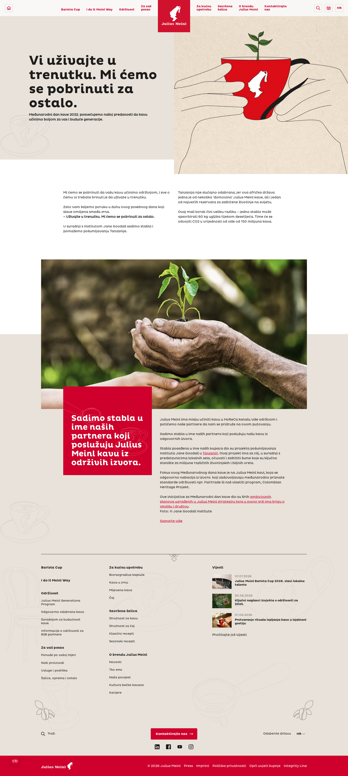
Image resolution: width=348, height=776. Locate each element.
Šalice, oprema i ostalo (59, 678)
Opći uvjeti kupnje (265, 766)
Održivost (127, 9)
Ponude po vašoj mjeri (58, 655)
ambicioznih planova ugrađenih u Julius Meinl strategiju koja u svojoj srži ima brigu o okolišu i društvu (222, 502)
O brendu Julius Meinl (248, 8)
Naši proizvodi (52, 663)
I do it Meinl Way (99, 9)
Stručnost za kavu (123, 618)
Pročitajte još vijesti (229, 634)
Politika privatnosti (229, 766)
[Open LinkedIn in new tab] (157, 746)
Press (188, 766)
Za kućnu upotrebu (204, 8)
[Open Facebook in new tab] (168, 746)
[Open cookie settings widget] (15, 761)
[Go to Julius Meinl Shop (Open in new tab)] (329, 8)
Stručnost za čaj (122, 626)
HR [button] (339, 8)
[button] (318, 8)
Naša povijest (120, 677)
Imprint (202, 766)
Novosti (115, 662)
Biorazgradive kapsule (127, 575)
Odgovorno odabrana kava (62, 612)
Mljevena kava (120, 590)
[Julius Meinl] (9, 8)
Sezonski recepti (122, 641)
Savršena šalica (225, 8)
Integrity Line (295, 766)
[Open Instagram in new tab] (190, 746)
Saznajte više (171, 521)
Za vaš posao (146, 8)
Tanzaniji (210, 453)
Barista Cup (70, 9)
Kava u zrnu (118, 582)
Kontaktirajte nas (275, 8)
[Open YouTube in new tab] (179, 746)
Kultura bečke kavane (126, 685)
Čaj (111, 598)
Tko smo (115, 670)
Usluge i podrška (54, 670)
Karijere (115, 693)
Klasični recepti (121, 634)
